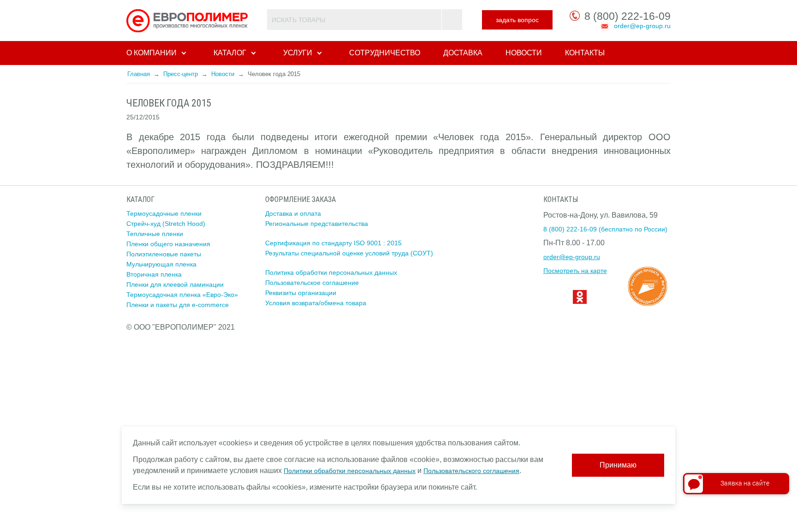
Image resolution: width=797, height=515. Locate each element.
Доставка (462, 53)
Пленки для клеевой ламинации (175, 284)
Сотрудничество (384, 53)
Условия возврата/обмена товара (315, 303)
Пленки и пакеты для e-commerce (177, 304)
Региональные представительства (316, 223)
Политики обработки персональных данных (350, 470)
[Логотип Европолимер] (188, 20)
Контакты (585, 53)
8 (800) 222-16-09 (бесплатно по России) (605, 229)
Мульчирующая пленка (161, 264)
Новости (524, 53)
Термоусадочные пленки (164, 213)
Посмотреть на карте (575, 270)
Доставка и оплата (293, 213)
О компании (151, 53)
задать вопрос (517, 20)
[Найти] (451, 19)
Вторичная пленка (154, 274)
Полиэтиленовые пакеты (163, 254)
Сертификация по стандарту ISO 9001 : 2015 (333, 243)
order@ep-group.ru (642, 26)
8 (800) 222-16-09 (627, 16)
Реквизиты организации (300, 292)
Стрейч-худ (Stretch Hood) (165, 223)
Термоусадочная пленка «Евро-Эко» (182, 294)
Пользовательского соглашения (471, 470)
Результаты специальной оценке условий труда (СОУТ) (349, 253)
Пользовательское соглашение (312, 282)
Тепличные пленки (154, 233)
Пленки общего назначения (168, 244)
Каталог (230, 53)
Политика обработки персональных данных (331, 272)
